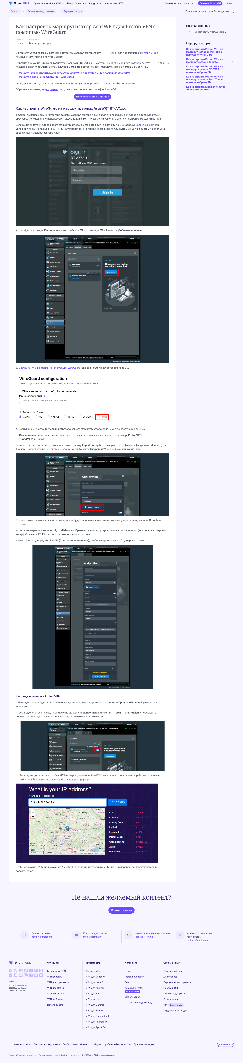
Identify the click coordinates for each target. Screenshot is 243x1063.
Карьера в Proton (134, 987)
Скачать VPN (93, 971)
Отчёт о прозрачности (70, 1055)
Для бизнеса (170, 976)
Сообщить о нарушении (47, 1044)
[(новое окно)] (10, 970)
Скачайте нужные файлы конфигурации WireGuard (49, 367)
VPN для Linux (93, 999)
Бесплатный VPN (56, 971)
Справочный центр (173, 971)
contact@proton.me (42, 936)
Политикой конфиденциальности (22, 1055)
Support (15, 11)
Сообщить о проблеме (75, 1044)
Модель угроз (132, 996)
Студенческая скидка (175, 1010)
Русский (225, 1044)
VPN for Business (56, 999)
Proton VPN (149, 52)
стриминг (52, 89)
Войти (229, 3)
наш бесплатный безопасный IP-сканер (52, 779)
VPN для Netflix (55, 987)
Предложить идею (143, 1044)
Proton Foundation (134, 976)
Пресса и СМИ (171, 987)
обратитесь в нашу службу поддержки (111, 83)
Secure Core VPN (56, 993)
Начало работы (55, 1004)
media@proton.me (93, 936)
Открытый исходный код (138, 1002)
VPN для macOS (94, 982)
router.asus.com (144, 124)
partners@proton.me (198, 940)
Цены (70, 3)
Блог (127, 982)
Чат (165, 1004)
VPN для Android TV (97, 1021)
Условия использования (48, 1055)
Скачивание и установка (41, 11)
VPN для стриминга (58, 982)
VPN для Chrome (95, 1004)
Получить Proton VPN (210, 3)
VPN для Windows (95, 976)
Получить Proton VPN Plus (92, 96)
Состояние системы (20, 1044)
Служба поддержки (174, 993)
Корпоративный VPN (114, 3)
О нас (128, 971)
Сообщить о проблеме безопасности (110, 1044)
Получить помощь (121, 910)
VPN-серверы (54, 976)
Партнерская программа (177, 982)
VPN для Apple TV (95, 1027)
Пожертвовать (171, 999)
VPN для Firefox (94, 1010)
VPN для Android (95, 987)
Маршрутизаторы (72, 11)
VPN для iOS (92, 993)
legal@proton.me (144, 936)
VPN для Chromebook (97, 1016)
